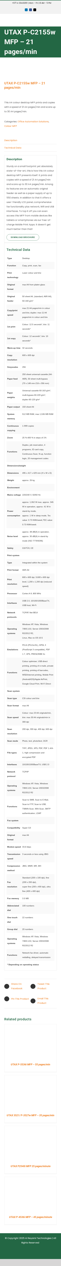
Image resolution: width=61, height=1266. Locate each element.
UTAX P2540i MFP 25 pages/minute (31, 1166)
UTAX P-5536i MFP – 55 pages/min (30, 1064)
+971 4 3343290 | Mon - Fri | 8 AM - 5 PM (31, 3)
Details (14, 1042)
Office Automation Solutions (33, 121)
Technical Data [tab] (12, 147)
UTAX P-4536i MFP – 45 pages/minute (30, 1217)
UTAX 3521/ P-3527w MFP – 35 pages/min (30, 1115)
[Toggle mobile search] (50, 20)
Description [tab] (10, 140)
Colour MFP (10, 126)
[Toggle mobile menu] (55, 20)
